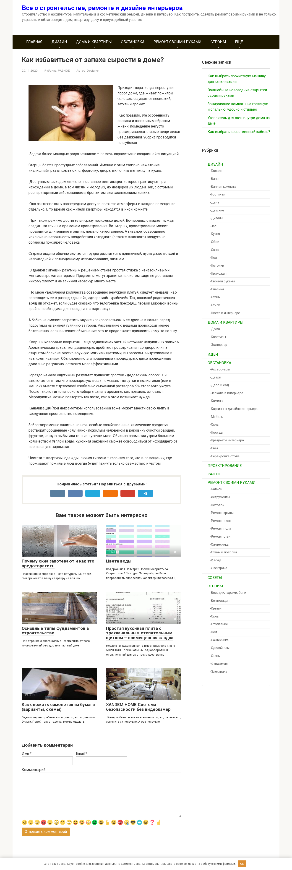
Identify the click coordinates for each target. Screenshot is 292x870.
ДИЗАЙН (59, 42)
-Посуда (216, 433)
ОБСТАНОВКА (132, 42)
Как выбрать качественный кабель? (239, 132)
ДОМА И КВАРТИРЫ (94, 42)
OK (242, 863)
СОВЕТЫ (215, 578)
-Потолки (217, 266)
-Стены (215, 297)
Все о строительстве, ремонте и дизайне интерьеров (102, 8)
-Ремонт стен (220, 537)
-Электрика (218, 568)
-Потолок (217, 505)
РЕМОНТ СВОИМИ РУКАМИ (177, 42)
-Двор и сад (219, 385)
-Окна (214, 425)
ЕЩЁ (239, 42)
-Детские (217, 210)
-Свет (214, 448)
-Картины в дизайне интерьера (234, 409)
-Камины (216, 401)
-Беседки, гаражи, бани (228, 593)
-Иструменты (220, 497)
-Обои (214, 242)
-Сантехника (219, 545)
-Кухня (215, 234)
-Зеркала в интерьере (226, 393)
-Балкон (216, 171)
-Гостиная (217, 194)
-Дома (215, 329)
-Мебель (216, 417)
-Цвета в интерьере (225, 313)
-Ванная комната (223, 187)
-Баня (214, 179)
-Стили (215, 305)
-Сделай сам (219, 648)
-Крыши (216, 608)
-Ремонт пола (220, 529)
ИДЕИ (213, 354)
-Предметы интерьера (227, 440)
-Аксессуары (220, 369)
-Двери (215, 377)
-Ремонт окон (220, 521)
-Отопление (219, 624)
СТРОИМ (218, 42)
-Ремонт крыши (222, 513)
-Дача (214, 202)
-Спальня (217, 289)
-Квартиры (218, 337)
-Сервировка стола (225, 456)
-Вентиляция (219, 601)
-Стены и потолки (223, 552)
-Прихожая (218, 274)
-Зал (213, 226)
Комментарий (33, 770)
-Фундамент (219, 664)
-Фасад (215, 560)
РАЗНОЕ (64, 70)
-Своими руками (222, 281)
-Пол (213, 258)
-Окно (214, 250)
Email (81, 753)
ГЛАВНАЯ (34, 42)
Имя (26, 753)
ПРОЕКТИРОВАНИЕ (225, 466)
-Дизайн (216, 218)
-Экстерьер (218, 345)
